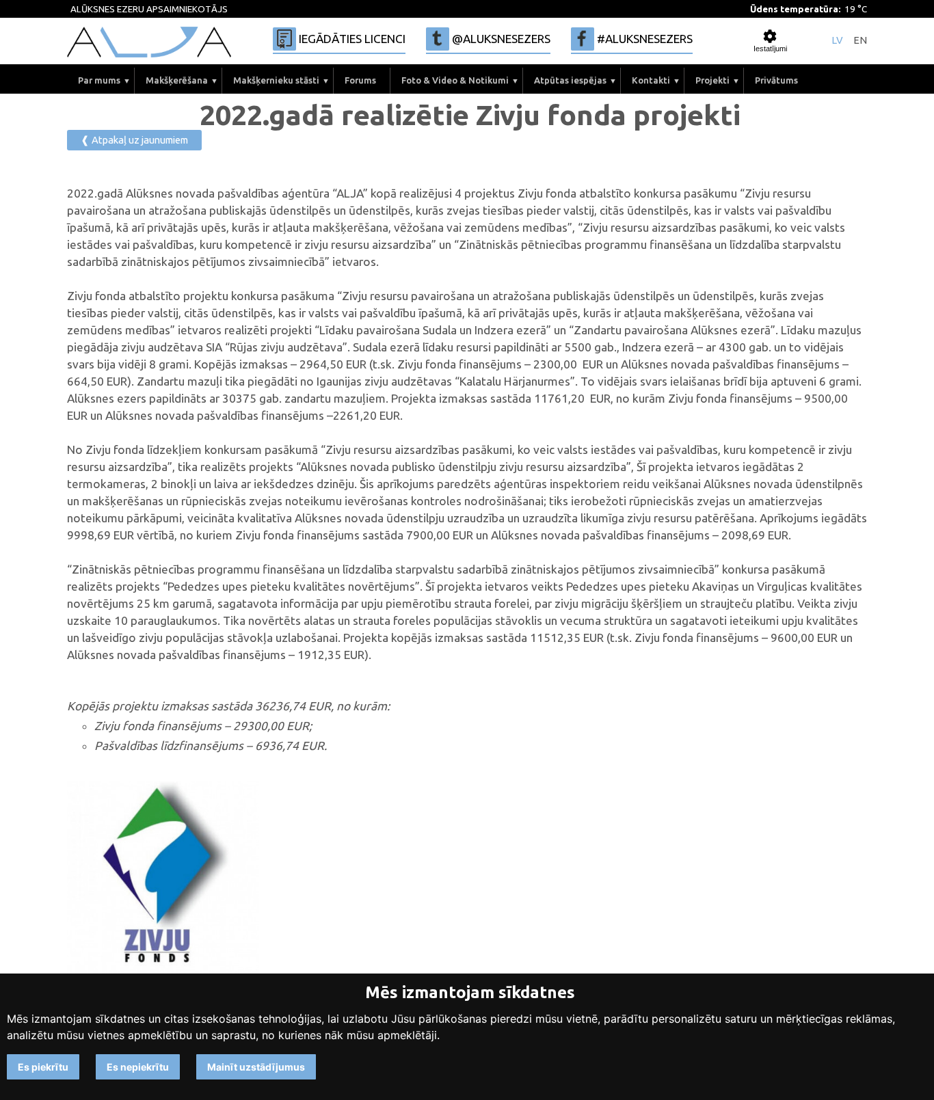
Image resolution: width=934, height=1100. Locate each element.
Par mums (99, 80)
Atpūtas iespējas (570, 80)
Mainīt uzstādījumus (256, 1067)
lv (837, 41)
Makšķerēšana (177, 80)
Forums (360, 80)
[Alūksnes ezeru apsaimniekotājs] (149, 42)
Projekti (712, 80)
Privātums (776, 80)
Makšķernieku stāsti (276, 80)
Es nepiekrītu (138, 1067)
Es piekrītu (43, 1067)
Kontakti (651, 80)
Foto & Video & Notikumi (455, 80)
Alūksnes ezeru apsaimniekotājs (149, 9)
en (860, 41)
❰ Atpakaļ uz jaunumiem (134, 140)
